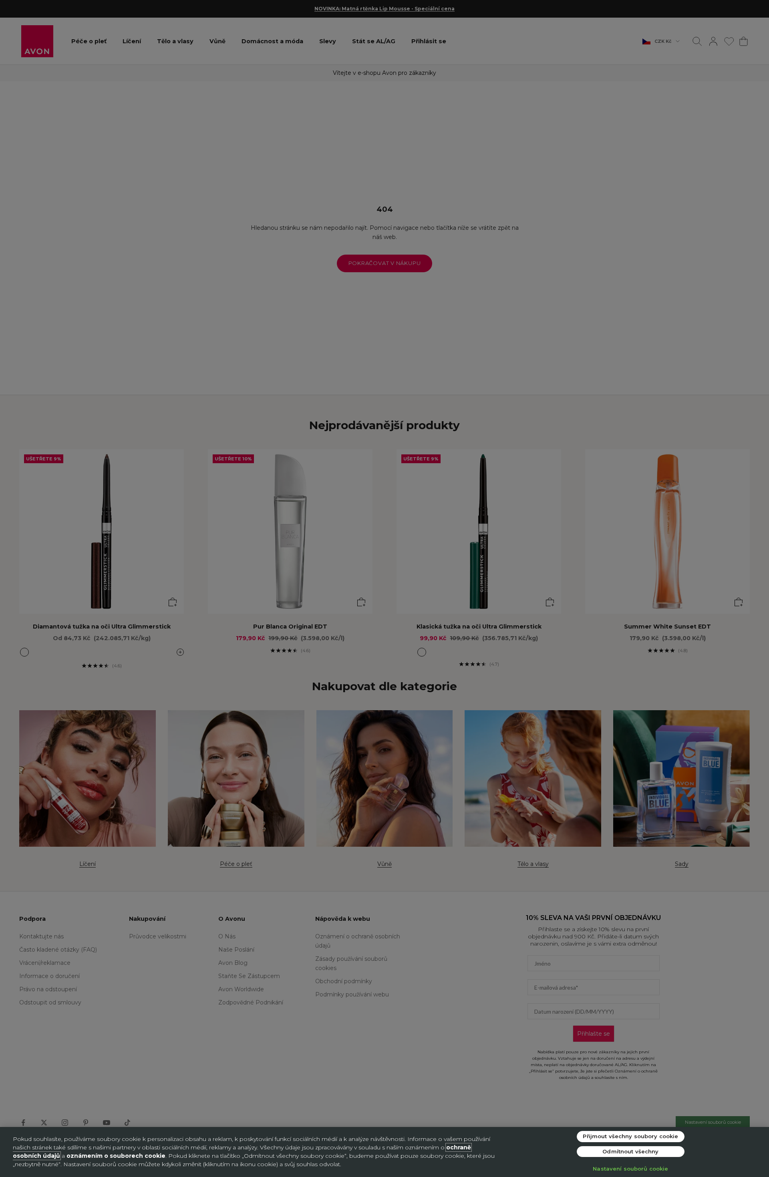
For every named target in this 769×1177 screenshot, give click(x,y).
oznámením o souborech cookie (115, 1155)
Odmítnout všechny (630, 1151)
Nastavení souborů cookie (630, 1168)
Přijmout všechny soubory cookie (630, 1136)
